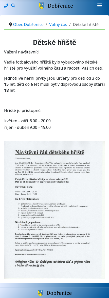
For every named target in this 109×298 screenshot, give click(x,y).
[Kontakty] (6, 5)
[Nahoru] (100, 288)
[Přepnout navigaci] (99, 5)
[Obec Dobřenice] (54, 292)
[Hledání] (13, 5)
